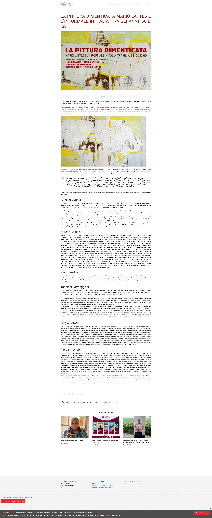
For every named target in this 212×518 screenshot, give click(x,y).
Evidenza (72, 402)
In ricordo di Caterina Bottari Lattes (72, 440)
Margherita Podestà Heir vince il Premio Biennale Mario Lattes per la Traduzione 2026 (137, 441)
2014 (66, 402)
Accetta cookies (202, 513)
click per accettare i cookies (13, 501)
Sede (130, 4)
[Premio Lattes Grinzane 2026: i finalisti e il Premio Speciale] (106, 428)
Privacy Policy (133, 481)
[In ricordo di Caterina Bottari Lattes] (75, 428)
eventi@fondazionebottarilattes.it (101, 487)
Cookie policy (96, 513)
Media (143, 4)
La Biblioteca (136, 4)
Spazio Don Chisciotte (102, 101)
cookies (12, 513)
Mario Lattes (118, 4)
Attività (125, 4)
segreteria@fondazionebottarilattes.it (102, 485)
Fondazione (109, 4)
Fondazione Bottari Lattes (85, 402)
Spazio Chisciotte (110, 402)
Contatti (148, 4)
